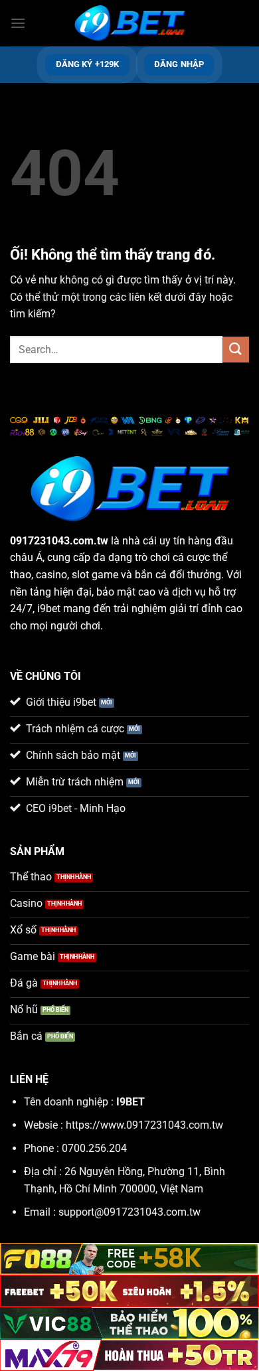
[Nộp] (235, 350)
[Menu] (18, 23)
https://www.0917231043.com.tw (144, 1125)
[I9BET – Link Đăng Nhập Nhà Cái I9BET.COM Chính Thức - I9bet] (129, 23)
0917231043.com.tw (59, 540)
